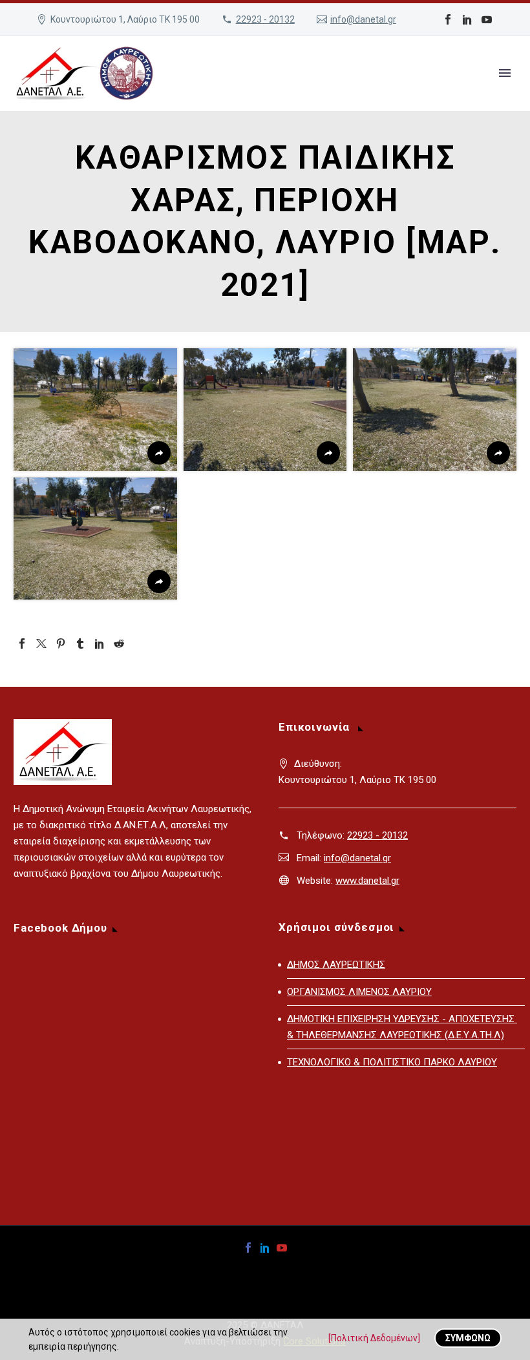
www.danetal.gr (367, 880)
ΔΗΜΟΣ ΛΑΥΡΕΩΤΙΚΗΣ (336, 964)
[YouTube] (486, 19)
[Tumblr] (80, 643)
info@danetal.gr (363, 19)
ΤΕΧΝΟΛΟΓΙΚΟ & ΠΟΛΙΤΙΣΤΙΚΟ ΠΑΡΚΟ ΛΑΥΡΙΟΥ (392, 1062)
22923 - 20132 (265, 19)
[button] (95, 409)
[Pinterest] (61, 643)
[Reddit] (119, 643)
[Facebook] (448, 19)
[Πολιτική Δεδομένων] (374, 1338)
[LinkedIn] (467, 19)
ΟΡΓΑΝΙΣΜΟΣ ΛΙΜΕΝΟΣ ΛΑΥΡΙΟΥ (359, 992)
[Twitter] (41, 643)
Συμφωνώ (468, 1338)
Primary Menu (504, 73)
